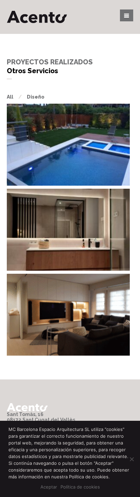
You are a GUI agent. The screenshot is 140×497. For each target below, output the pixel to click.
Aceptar (48, 487)
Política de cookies (80, 487)
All (10, 97)
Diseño (36, 97)
